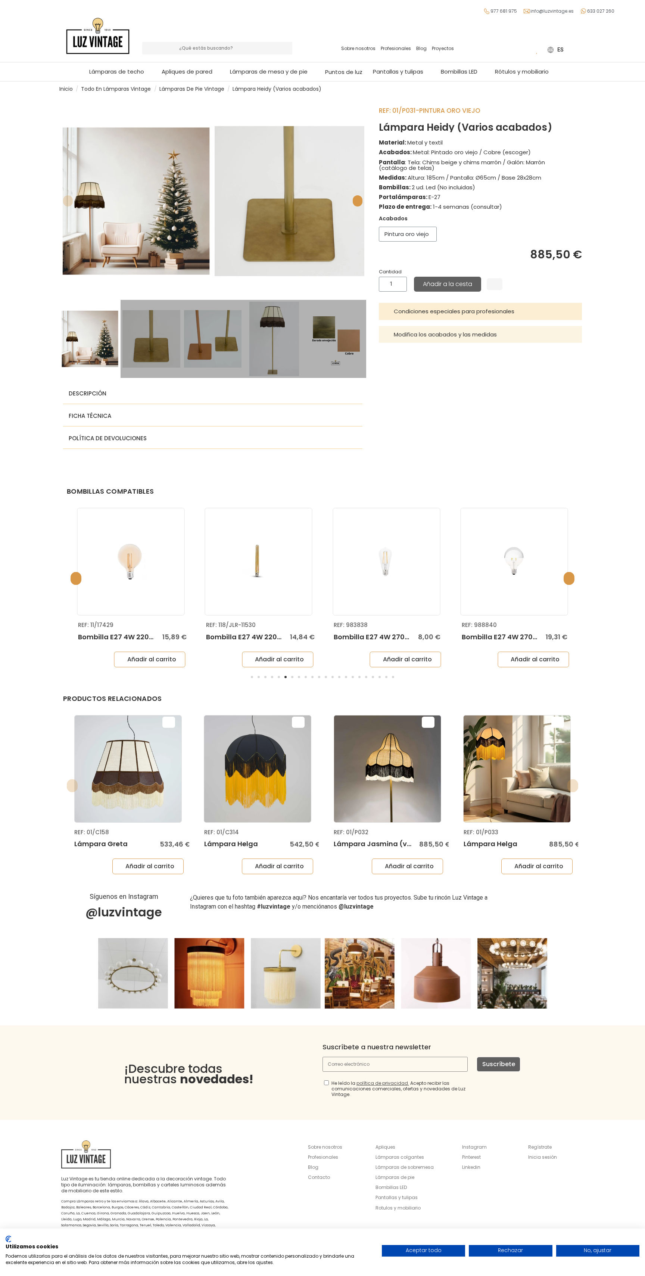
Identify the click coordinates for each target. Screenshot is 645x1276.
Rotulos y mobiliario (398, 1208)
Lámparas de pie (395, 1177)
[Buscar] (286, 48)
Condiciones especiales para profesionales (454, 311)
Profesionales (396, 48)
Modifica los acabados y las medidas (445, 334)
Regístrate (540, 1147)
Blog (421, 48)
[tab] (480, 311)
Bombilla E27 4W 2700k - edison (388, 637)
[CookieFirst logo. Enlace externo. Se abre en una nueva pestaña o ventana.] (8, 1239)
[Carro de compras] (526, 49)
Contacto (319, 1177)
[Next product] (583, 88)
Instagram (474, 1147)
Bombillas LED (391, 1187)
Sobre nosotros (358, 48)
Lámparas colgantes (400, 1157)
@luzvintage (123, 912)
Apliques (385, 1147)
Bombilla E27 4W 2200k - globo (131, 637)
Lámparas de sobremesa (405, 1167)
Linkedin (471, 1167)
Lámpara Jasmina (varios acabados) (400, 843)
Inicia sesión (542, 1157)
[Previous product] (575, 88)
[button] (272, 71)
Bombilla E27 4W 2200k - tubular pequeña (278, 637)
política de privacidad (382, 1083)
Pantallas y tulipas (397, 1197)
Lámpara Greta (101, 843)
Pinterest (471, 1157)
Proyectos (443, 48)
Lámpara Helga (231, 843)
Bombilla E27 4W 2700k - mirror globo (526, 637)
